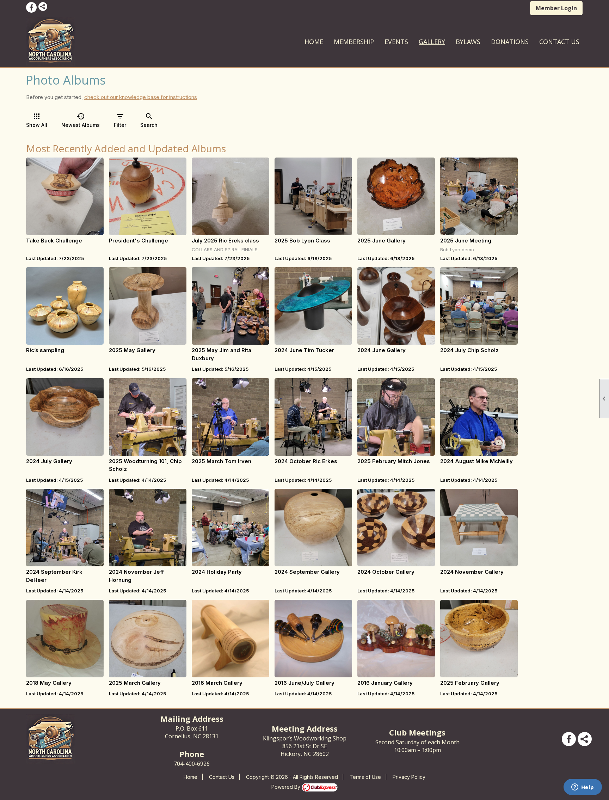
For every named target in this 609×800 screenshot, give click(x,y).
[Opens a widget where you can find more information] (582, 787)
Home (313, 41)
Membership (354, 41)
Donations (510, 41)
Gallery (432, 41)
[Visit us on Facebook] (31, 7)
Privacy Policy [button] (409, 777)
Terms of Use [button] (365, 777)
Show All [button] (36, 120)
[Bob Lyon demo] (479, 196)
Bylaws (468, 41)
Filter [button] (120, 120)
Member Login (556, 8)
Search (149, 120)
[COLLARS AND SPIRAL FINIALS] (230, 196)
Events (396, 41)
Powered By (286, 787)
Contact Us (559, 41)
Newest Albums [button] (80, 120)
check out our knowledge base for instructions (140, 97)
